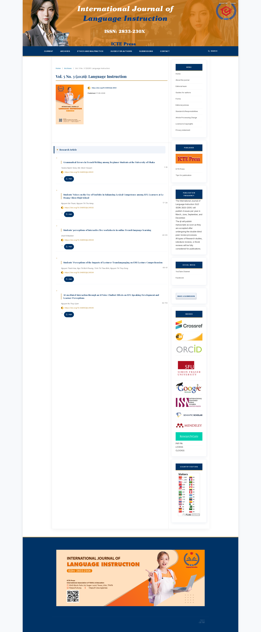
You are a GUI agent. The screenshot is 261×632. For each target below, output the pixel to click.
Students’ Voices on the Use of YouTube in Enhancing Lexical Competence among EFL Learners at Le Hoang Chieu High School (113, 196)
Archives (65, 51)
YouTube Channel (183, 272)
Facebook (180, 278)
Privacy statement (183, 130)
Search (214, 51)
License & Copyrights (184, 124)
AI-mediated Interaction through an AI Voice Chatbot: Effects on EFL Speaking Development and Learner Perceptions (111, 296)
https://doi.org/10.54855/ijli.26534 (79, 272)
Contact (165, 51)
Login (233, 3)
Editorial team (181, 86)
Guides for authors (121, 51)
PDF (70, 179)
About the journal (182, 80)
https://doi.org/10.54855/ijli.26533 (79, 240)
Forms (178, 99)
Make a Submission (186, 296)
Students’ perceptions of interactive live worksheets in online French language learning (107, 230)
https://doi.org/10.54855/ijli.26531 (79, 172)
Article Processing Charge (186, 118)
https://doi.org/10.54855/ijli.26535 (79, 308)
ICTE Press (180, 169)
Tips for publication (183, 175)
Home (58, 68)
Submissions (146, 51)
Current (48, 51)
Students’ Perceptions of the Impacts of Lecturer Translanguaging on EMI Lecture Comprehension (112, 262)
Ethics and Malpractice (90, 51)
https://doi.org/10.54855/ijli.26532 (79, 208)
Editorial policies (182, 105)
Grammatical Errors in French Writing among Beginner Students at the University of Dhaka (109, 162)
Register (223, 3)
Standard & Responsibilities (187, 111)
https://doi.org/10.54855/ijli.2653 (104, 88)
